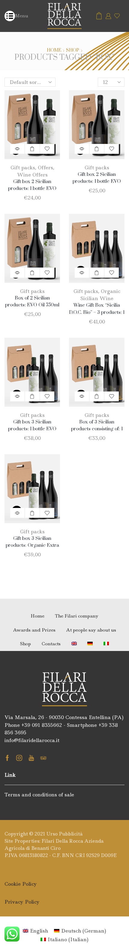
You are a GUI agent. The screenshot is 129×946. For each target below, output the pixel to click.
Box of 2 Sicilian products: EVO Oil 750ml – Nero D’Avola (32, 305)
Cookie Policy (20, 884)
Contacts (51, 644)
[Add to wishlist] (47, 149)
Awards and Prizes (34, 630)
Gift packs (22, 167)
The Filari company (76, 616)
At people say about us (91, 630)
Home (54, 50)
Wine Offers (32, 174)
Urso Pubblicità (64, 834)
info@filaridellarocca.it (31, 740)
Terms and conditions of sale (39, 794)
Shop (72, 50)
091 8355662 (47, 725)
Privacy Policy (22, 902)
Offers (45, 167)
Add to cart (32, 149)
